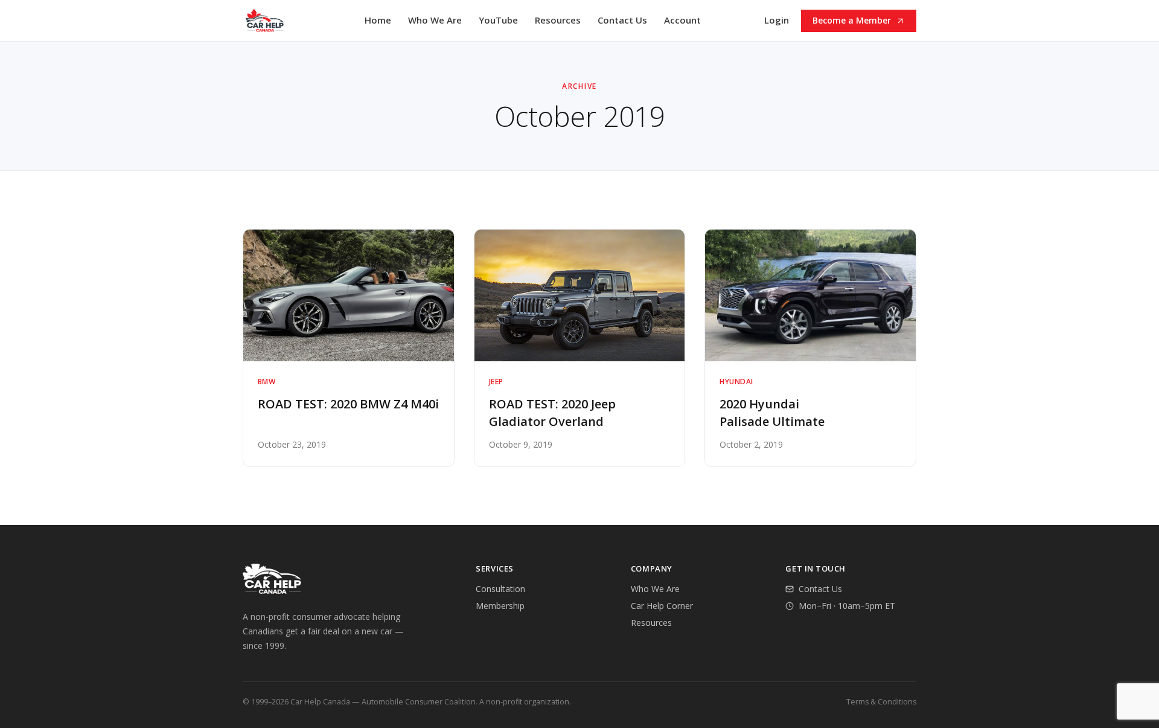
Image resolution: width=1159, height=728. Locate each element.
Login (776, 20)
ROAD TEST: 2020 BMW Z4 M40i (348, 404)
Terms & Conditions (881, 702)
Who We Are (435, 20)
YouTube (498, 20)
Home (378, 20)
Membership (500, 605)
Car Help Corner (662, 605)
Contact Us (622, 20)
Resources (558, 20)
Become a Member (852, 20)
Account (682, 20)
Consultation (500, 588)
